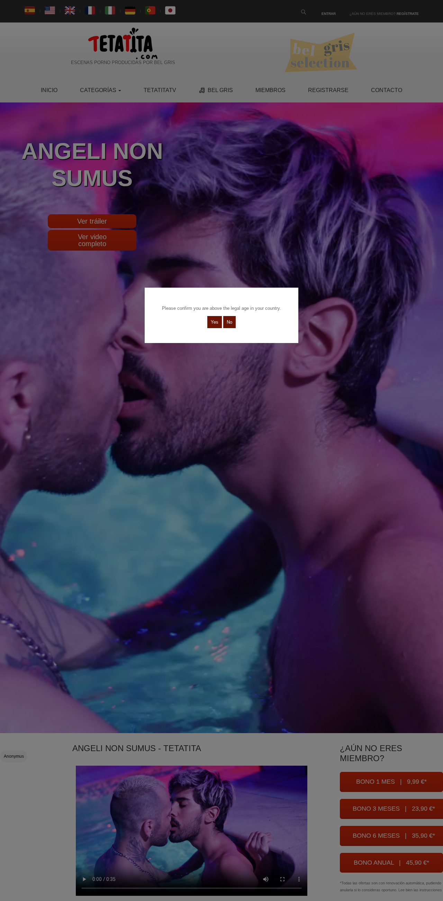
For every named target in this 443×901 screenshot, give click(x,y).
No (229, 322)
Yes (214, 322)
